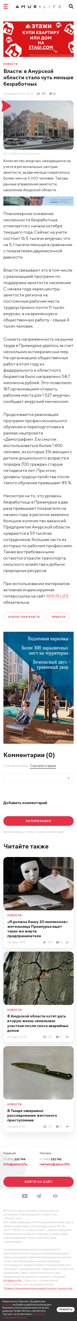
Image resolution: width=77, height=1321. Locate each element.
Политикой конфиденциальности (23, 1316)
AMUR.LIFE (57, 595)
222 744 (14, 1159)
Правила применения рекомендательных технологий (37, 1288)
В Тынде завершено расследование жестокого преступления (32, 1115)
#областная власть (24, 616)
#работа (58, 616)
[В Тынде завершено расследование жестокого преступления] (68, 1126)
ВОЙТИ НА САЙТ (38, 1181)
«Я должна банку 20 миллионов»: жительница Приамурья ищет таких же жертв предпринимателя (38, 928)
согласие (7, 1304)
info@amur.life (15, 1164)
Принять (66, 1309)
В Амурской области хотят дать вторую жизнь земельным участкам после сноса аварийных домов (38, 1023)
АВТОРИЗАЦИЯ (38, 821)
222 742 (50, 1159)
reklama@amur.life (55, 1164)
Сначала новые (15, 766)
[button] (55, 1196)
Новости (10, 64)
